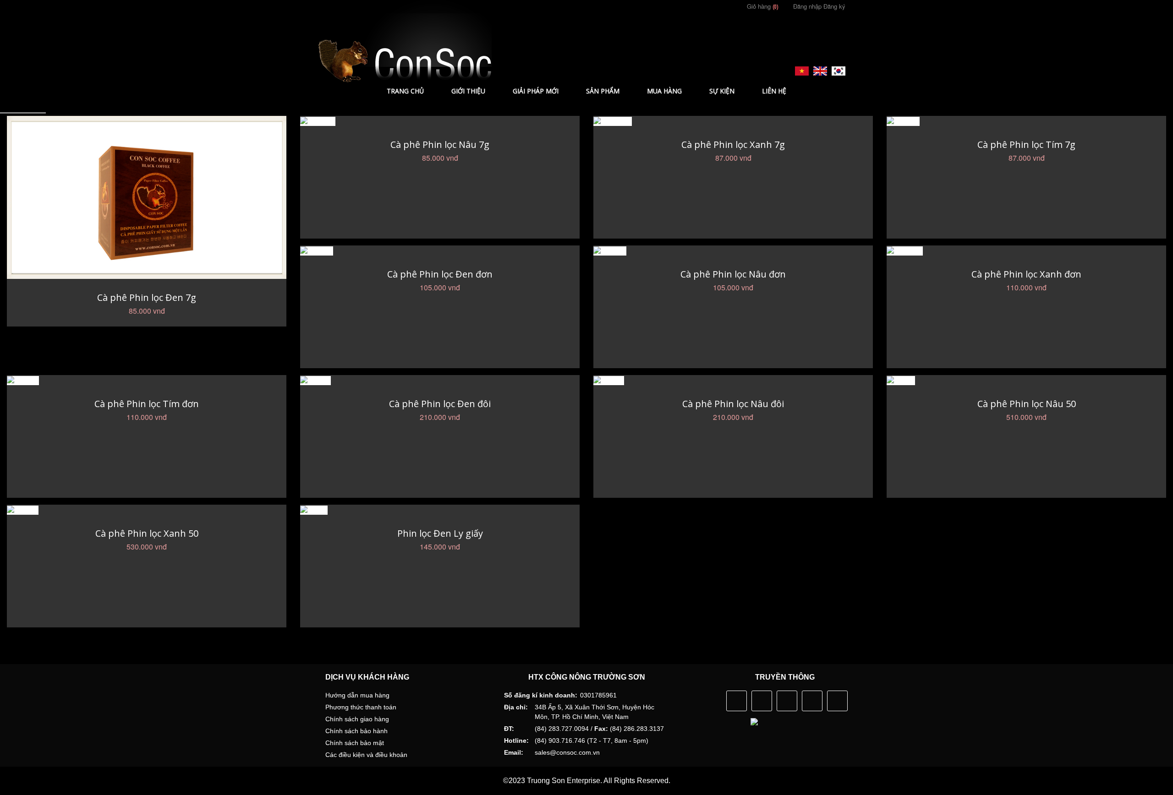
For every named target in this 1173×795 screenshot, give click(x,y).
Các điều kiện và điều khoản (366, 754)
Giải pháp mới (536, 91)
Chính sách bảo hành (356, 731)
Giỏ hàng (761, 6)
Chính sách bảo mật (354, 742)
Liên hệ (774, 91)
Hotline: (516, 740)
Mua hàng (664, 91)
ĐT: (509, 728)
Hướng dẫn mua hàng (357, 695)
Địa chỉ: (516, 707)
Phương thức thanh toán (360, 707)
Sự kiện (721, 91)
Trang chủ (405, 91)
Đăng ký (834, 6)
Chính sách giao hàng (357, 719)
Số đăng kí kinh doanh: (540, 695)
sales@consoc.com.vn (567, 752)
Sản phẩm (602, 91)
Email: (513, 752)
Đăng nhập (807, 6)
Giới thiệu (468, 91)
